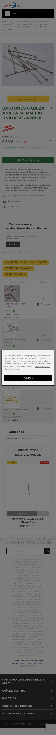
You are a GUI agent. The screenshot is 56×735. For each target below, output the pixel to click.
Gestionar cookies (12, 369)
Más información (42, 366)
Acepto (28, 377)
